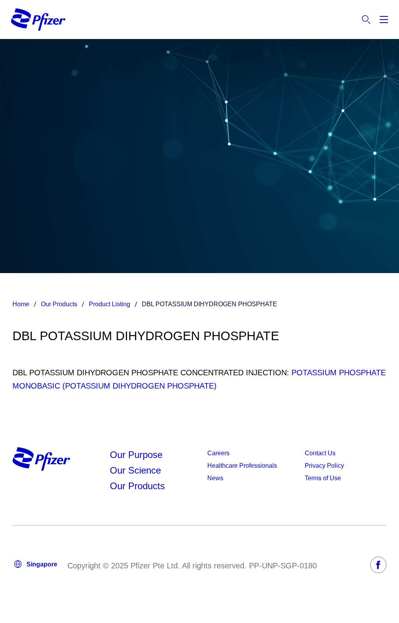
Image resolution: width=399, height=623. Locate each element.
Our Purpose (136, 454)
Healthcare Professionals (242, 465)
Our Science (135, 470)
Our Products (137, 486)
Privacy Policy (324, 465)
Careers (218, 453)
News (215, 478)
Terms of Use (323, 478)
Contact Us (320, 453)
